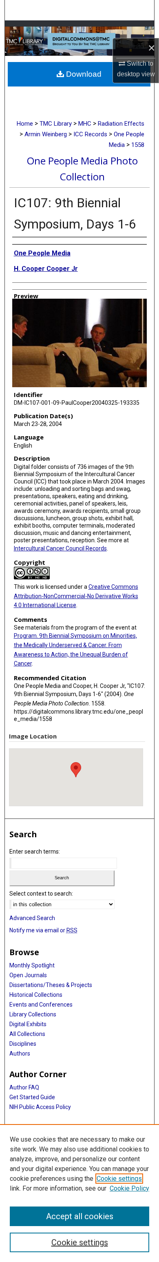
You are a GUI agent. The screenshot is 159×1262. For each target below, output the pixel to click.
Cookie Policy (129, 1188)
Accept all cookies (79, 1216)
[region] (79, 1193)
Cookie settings (119, 1178)
